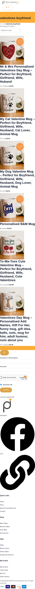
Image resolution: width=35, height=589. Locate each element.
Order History (4, 576)
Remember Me (7, 385)
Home (2, 24)
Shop (2, 505)
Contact (2, 511)
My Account (4, 567)
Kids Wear (3, 530)
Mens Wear (4, 523)
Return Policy (4, 548)
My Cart (2, 573)
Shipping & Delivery (7, 555)
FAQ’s (2, 545)
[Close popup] (4, 352)
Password (3, 366)
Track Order (4, 570)
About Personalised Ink (8, 508)
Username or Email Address (9, 358)
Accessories (4, 533)
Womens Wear (5, 526)
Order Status (4, 551)
